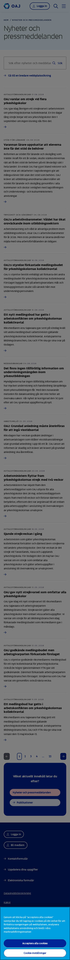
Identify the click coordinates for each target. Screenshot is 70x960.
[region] (35, 933)
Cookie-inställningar (35, 953)
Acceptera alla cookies (35, 943)
